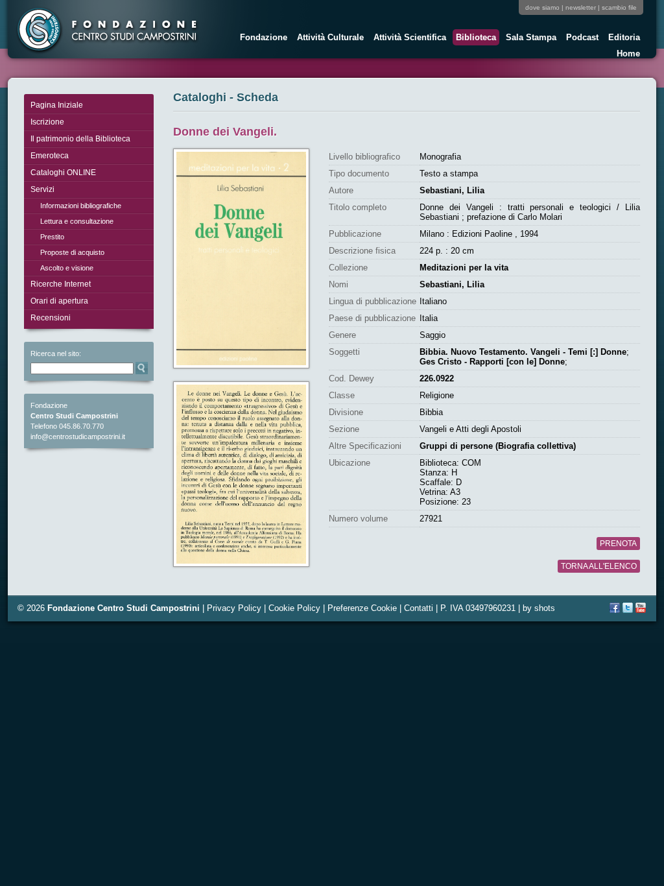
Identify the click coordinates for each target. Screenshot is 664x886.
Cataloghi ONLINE (63, 172)
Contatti (418, 608)
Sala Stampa (529, 38)
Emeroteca (49, 155)
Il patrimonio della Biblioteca (80, 138)
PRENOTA (618, 543)
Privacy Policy (234, 608)
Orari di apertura (59, 300)
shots (544, 608)
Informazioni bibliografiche (80, 206)
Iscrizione (47, 121)
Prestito (52, 237)
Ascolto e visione (66, 268)
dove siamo (542, 7)
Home (628, 53)
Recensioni (50, 317)
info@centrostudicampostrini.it (77, 436)
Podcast (581, 38)
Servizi (42, 189)
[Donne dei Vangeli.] (241, 258)
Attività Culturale (329, 38)
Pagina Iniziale (56, 105)
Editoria (622, 38)
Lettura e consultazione (76, 221)
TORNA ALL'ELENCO (599, 566)
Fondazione (262, 38)
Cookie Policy (294, 608)
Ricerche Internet (60, 284)
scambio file (619, 7)
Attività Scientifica (408, 38)
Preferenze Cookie (362, 608)
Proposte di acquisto (72, 252)
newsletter (580, 7)
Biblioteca (474, 38)
